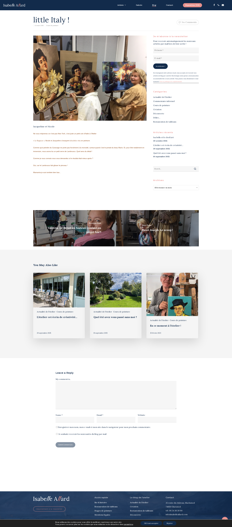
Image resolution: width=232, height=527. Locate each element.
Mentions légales (102, 515)
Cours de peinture (52, 25)
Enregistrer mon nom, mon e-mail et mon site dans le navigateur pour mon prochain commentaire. (104, 427)
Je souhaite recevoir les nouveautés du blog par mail (82, 434)
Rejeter (170, 523)
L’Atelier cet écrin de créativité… (168, 145)
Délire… (156, 117)
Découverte (158, 113)
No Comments (189, 22)
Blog (154, 5)
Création (157, 109)
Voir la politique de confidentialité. (170, 81)
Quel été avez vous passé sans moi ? (169, 153)
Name (59, 415)
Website (141, 415)
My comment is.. (63, 379)
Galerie (139, 5)
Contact (169, 5)
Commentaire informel (164, 101)
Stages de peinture (103, 510)
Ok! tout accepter (151, 523)
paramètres (128, 524)
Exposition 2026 (192, 5)
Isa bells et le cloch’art (163, 137)
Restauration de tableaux (164, 122)
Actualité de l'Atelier (162, 97)
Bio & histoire (100, 502)
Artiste (120, 5)
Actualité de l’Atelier (139, 502)
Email (100, 415)
